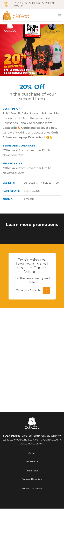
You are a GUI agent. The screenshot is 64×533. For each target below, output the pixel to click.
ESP (5, 3)
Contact (32, 453)
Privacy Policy (32, 471)
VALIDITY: (9, 182)
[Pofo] (21, 15)
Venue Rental (32, 461)
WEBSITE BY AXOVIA (32, 488)
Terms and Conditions (32, 479)
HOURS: (34, 4)
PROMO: (8, 199)
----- (23, 44)
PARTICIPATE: (11, 190)
